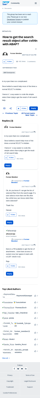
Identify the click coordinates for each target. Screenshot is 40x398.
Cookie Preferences (10, 393)
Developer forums (14, 19)
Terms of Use (30, 375)
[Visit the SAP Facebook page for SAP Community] (14, 369)
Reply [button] (33, 108)
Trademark (10, 387)
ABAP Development (9, 72)
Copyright (10, 381)
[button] (4, 61)
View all (5, 358)
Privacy (9, 375)
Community (15, 3)
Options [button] (35, 49)
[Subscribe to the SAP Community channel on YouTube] (22, 369)
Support (30, 387)
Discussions (8, 8)
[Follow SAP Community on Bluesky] (18, 369)
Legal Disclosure (30, 381)
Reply (8, 165)
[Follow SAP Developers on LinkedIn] (26, 369)
